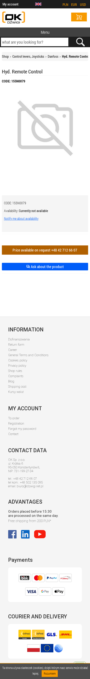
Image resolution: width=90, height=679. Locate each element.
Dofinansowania (19, 339)
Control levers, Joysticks (28, 56)
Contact (13, 434)
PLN (65, 4)
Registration (16, 423)
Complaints (15, 376)
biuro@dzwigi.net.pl (30, 486)
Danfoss (53, 56)
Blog (11, 381)
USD (83, 4)
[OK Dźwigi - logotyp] (13, 17)
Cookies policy (17, 360)
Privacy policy (17, 366)
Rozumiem (50, 673)
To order (13, 418)
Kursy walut (16, 392)
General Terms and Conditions (28, 355)
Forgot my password (22, 429)
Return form (16, 345)
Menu (45, 32)
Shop (5, 56)
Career (12, 350)
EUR (74, 4)
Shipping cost (17, 386)
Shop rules (15, 371)
